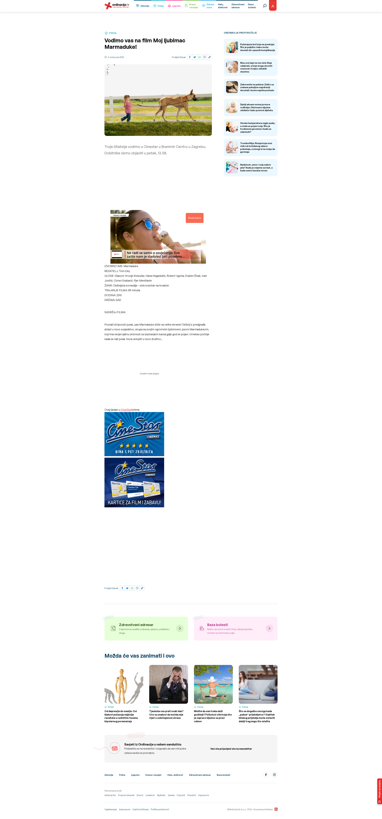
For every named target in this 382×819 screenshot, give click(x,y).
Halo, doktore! (175, 775)
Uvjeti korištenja (140, 809)
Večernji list (110, 795)
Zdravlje (144, 6)
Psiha (161, 6)
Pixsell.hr (191, 795)
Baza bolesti (223, 775)
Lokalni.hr (150, 795)
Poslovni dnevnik (126, 795)
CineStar (126, 409)
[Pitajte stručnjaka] (379, 791)
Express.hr (203, 795)
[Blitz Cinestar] (134, 435)
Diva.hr (140, 795)
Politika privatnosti (160, 809)
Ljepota (176, 6)
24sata (171, 795)
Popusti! (181, 795)
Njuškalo (161, 795)
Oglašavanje (110, 809)
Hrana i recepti (153, 775)
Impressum (124, 809)
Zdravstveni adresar (200, 775)
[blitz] (134, 483)
